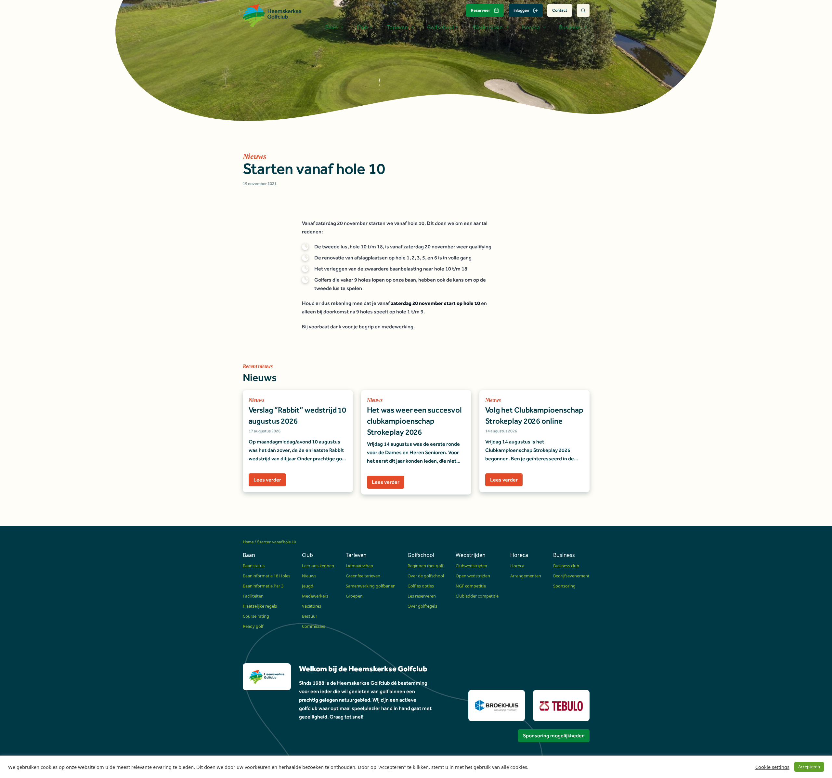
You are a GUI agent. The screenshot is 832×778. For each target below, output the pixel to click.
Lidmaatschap (359, 566)
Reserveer (480, 10)
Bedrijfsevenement (571, 576)
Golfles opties (421, 586)
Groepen (354, 596)
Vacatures (311, 606)
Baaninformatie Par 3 (263, 586)
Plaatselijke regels (260, 606)
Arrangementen (525, 576)
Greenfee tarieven (363, 576)
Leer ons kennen (318, 566)
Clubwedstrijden (471, 566)
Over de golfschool (426, 576)
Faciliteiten (253, 596)
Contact (559, 10)
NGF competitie (471, 586)
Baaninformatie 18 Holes (266, 576)
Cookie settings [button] (772, 767)
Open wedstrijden (473, 576)
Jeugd (307, 586)
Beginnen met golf (425, 566)
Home (248, 541)
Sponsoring (564, 586)
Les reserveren (422, 596)
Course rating (256, 616)
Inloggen (521, 10)
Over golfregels (422, 606)
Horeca (517, 566)
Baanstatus (254, 566)
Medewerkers (315, 596)
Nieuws (309, 576)
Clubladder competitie (477, 596)
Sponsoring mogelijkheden (554, 735)
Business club (566, 566)
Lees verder (267, 480)
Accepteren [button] (809, 767)
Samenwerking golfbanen (371, 586)
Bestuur (309, 616)
